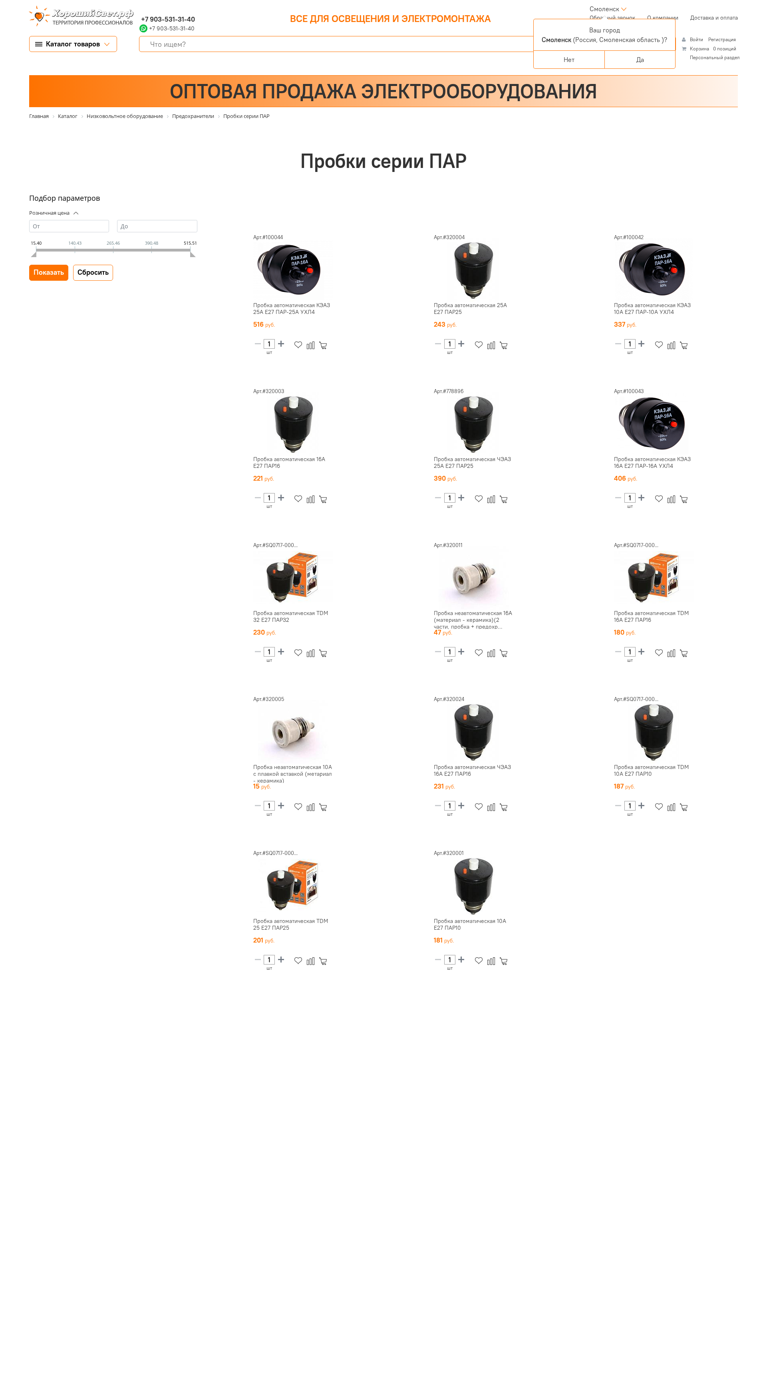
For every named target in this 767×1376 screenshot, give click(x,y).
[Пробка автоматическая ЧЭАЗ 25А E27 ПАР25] (474, 424)
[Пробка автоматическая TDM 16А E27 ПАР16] (654, 578)
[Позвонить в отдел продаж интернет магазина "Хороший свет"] (141, 8)
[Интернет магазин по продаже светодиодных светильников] (78, 17)
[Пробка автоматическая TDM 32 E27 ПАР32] (293, 578)
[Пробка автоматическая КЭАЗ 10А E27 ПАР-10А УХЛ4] (654, 270)
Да (640, 60)
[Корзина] (324, 345)
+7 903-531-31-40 (167, 19)
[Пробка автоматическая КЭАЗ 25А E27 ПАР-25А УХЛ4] (293, 270)
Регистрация (722, 39)
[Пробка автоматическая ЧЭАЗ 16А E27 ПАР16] (474, 732)
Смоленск (604, 9)
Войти (697, 39)
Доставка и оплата (714, 17)
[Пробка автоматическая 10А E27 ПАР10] (474, 886)
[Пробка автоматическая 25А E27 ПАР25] (474, 270)
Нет (569, 60)
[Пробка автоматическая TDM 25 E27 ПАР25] (293, 886)
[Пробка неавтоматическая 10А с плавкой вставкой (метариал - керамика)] (293, 732)
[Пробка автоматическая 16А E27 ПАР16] (293, 424)
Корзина (699, 49)
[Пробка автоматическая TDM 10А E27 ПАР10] (654, 732)
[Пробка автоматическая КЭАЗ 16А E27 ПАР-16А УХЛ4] (654, 424)
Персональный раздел (715, 57)
